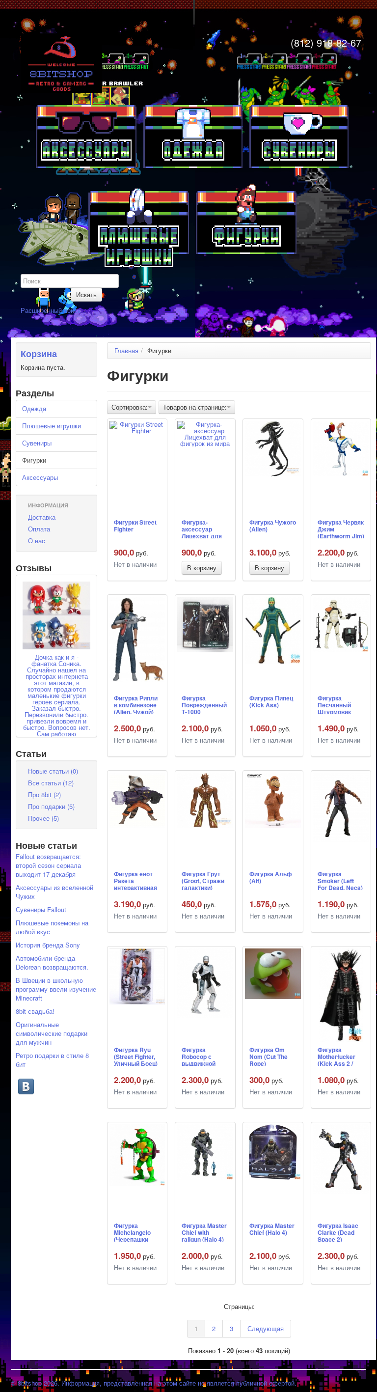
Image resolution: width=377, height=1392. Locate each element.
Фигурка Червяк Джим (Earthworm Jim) (341, 528)
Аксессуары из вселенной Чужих (54, 892)
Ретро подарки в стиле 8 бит (52, 1060)
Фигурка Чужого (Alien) (272, 526)
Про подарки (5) (51, 806)
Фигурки (34, 460)
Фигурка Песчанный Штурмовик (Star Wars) (334, 704)
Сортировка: (129, 407)
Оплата (39, 528)
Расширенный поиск (51, 310)
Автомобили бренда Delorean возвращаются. (52, 962)
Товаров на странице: (195, 407)
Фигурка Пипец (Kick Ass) (271, 702)
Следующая (265, 1328)
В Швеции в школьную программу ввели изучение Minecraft (56, 988)
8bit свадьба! (35, 1011)
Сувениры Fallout (41, 909)
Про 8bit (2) (44, 794)
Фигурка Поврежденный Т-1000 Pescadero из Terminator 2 (204, 704)
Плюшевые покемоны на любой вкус (52, 927)
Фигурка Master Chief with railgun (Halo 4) (204, 1232)
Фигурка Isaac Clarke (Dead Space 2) (338, 1232)
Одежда (34, 408)
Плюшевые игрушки (51, 425)
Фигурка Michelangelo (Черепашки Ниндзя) (132, 1232)
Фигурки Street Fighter (135, 526)
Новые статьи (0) (53, 771)
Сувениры (37, 442)
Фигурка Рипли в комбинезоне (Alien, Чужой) (136, 704)
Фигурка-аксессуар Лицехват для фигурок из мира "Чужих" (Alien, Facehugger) (202, 528)
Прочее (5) (43, 818)
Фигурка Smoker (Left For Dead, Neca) (340, 880)
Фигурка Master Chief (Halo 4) (272, 1229)
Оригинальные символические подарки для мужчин (51, 1033)
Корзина (39, 353)
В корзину (201, 567)
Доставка (41, 517)
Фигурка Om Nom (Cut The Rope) (268, 1056)
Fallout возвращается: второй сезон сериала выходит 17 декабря (48, 865)
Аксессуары (40, 477)
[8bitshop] (61, 62)
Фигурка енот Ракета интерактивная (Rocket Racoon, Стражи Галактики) (137, 880)
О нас (36, 540)
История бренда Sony (48, 944)
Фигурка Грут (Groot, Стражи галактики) (203, 880)
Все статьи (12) (51, 782)
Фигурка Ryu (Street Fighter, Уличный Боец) (136, 1056)
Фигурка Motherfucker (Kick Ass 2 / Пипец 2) (336, 1056)
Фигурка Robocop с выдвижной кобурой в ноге (203, 1056)
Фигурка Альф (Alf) (270, 877)
